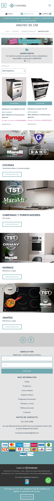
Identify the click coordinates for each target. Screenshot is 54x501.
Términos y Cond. (27, 403)
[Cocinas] (27, 145)
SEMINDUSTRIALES (28, 31)
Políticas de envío (27, 408)
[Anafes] (27, 298)
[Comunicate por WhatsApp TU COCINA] (48, 480)
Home (27, 382)
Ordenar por (5, 66)
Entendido (27, 497)
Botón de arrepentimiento (27, 477)
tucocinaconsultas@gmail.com (27, 433)
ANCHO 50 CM (6, 124)
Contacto (27, 412)
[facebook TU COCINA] (31, 340)
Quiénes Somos (27, 395)
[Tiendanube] (27, 468)
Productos (27, 386)
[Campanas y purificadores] (27, 195)
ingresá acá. (47, 473)
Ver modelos (12, 174)
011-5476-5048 (27, 421)
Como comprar (27, 390)
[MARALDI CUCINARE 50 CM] (14, 89)
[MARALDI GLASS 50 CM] (40, 89)
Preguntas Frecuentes (27, 399)
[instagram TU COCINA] (23, 340)
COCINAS (15, 31)
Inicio (7, 31)
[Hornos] (27, 248)
